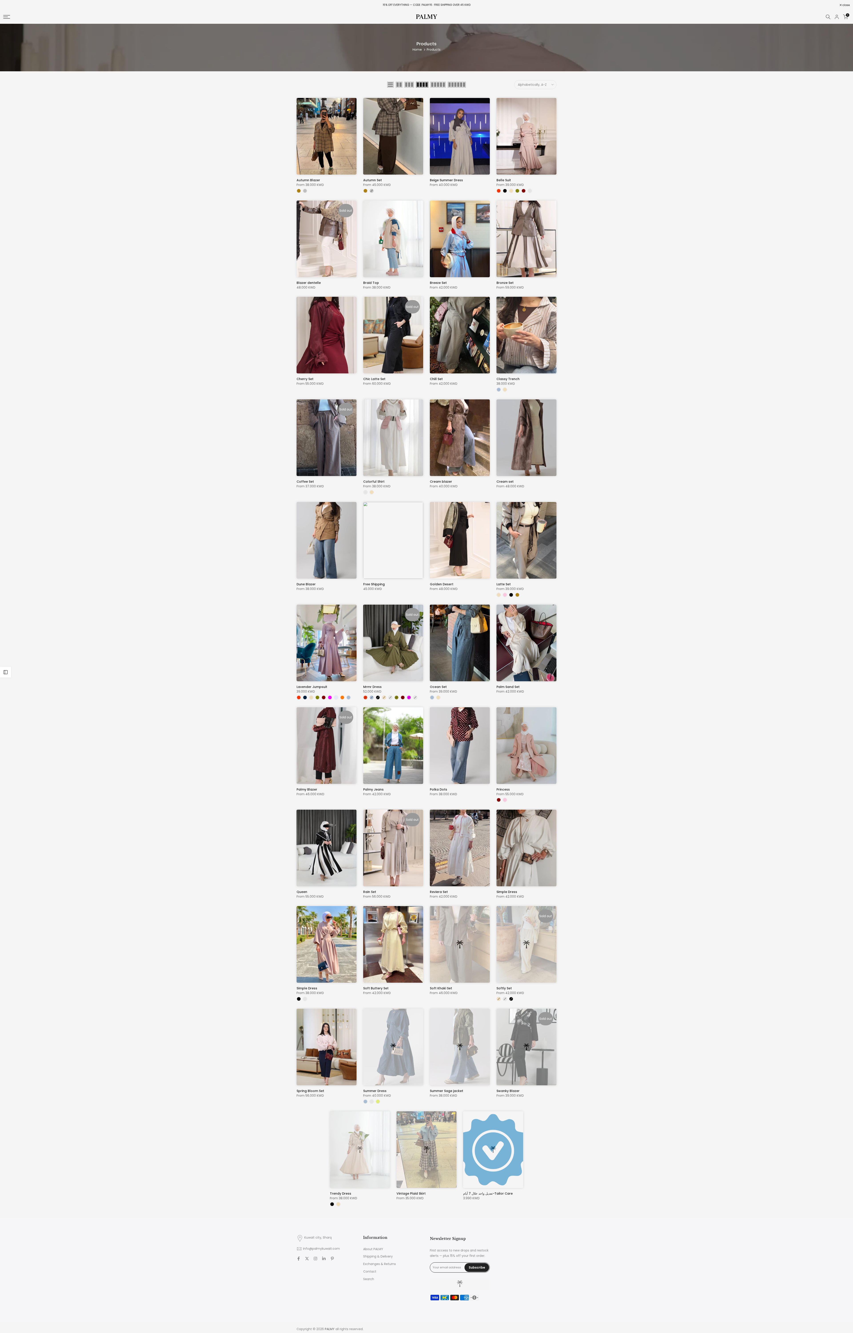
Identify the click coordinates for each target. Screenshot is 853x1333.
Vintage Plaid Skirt (411, 1193)
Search (368, 1279)
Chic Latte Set (374, 379)
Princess (503, 789)
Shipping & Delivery (378, 1256)
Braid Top (371, 283)
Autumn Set (372, 180)
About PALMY (373, 1249)
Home (417, 49)
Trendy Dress (340, 1193)
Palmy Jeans (373, 789)
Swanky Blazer (508, 1091)
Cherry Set (305, 379)
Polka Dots (438, 789)
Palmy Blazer (307, 789)
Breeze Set (438, 283)
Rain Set (369, 892)
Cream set (505, 481)
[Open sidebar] (5, 672)
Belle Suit (503, 180)
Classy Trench (508, 379)
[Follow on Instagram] (315, 1258)
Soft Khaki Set (441, 988)
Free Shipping (374, 584)
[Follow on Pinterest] (332, 1258)
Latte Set (503, 584)
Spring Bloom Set (310, 1091)
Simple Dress (506, 892)
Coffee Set (305, 481)
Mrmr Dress (372, 687)
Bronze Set (505, 283)
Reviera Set (439, 892)
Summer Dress (375, 1091)
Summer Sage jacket (446, 1091)
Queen (302, 892)
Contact (369, 1271)
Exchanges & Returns (379, 1264)
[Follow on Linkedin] (324, 1258)
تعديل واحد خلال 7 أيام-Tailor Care (488, 1193)
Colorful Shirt (374, 481)
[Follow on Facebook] (299, 1258)
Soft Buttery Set (376, 988)
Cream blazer (441, 481)
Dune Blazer (306, 584)
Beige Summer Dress (446, 180)
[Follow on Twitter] (307, 1258)
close (9, 5)
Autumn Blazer (308, 180)
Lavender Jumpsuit (312, 687)
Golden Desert (441, 584)
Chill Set (436, 379)
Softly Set (504, 988)
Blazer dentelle (309, 283)
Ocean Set (438, 687)
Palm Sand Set (508, 687)
